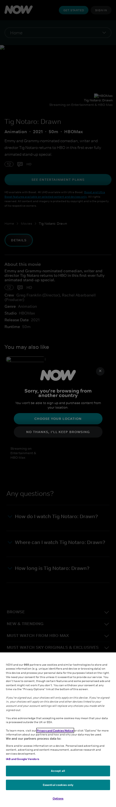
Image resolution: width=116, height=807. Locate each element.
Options (58, 798)
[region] (58, 729)
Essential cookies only (58, 785)
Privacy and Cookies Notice (55, 730)
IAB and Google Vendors (22, 759)
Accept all (58, 771)
